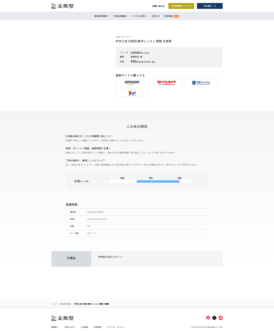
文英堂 (62, 6)
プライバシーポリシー (116, 327)
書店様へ (55, 327)
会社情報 (84, 327)
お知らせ (156, 16)
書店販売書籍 (65, 304)
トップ (54, 304)
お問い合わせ (158, 6)
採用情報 (171, 16)
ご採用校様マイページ (181, 5)
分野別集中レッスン (140, 52)
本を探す (208, 5)
